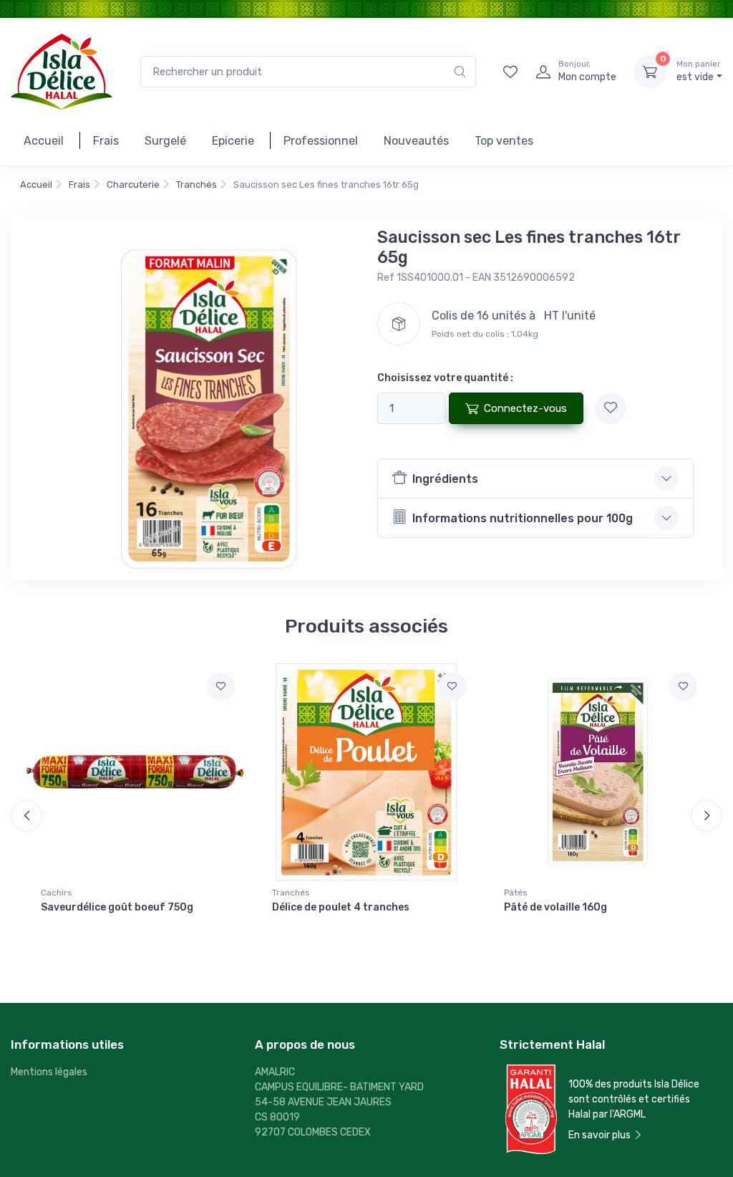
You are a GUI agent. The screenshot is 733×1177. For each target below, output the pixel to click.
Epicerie (233, 141)
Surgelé (165, 141)
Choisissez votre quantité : (445, 378)
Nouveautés (416, 141)
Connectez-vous (525, 408)
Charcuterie (133, 184)
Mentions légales (49, 1072)
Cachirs (56, 893)
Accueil (44, 141)
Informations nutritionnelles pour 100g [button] (522, 518)
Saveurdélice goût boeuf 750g (117, 907)
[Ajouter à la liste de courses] (610, 408)
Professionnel (320, 141)
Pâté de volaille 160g (555, 907)
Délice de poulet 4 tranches (340, 907)
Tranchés (196, 184)
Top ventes (504, 141)
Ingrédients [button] (445, 479)
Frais (106, 141)
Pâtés (516, 893)
